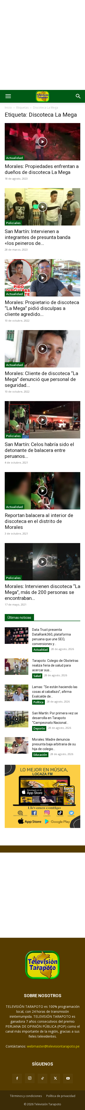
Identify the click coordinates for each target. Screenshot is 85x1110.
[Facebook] (17, 1078)
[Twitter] (55, 1078)
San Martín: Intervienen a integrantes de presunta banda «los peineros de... (37, 237)
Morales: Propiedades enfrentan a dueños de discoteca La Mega (42, 169)
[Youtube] (68, 1078)
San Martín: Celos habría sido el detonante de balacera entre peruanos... (39, 450)
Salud (37, 676)
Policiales (13, 223)
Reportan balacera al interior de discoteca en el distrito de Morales (39, 521)
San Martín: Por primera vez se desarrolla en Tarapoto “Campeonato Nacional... (55, 718)
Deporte (39, 728)
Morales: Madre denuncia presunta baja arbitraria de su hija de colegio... (54, 744)
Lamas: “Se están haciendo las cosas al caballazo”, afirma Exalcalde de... (54, 691)
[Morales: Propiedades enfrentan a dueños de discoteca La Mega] (42, 141)
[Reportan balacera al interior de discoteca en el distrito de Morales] (42, 490)
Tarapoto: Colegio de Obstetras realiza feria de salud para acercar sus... (55, 665)
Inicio (8, 108)
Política (38, 702)
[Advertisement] (42, 45)
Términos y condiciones (26, 1096)
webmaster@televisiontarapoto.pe (53, 1046)
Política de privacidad (60, 1096)
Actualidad (14, 158)
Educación (40, 755)
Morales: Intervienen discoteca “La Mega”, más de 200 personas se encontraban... (42, 592)
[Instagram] (29, 1078)
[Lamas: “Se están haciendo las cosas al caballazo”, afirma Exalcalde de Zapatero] (16, 693)
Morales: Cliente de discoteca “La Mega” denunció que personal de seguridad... (41, 379)
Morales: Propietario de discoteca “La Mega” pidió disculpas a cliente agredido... (42, 308)
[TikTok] (42, 1078)
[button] (8, 96)
